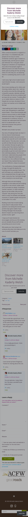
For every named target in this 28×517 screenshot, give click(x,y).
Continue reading (14, 26)
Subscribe (20, 22)
